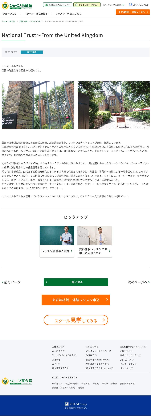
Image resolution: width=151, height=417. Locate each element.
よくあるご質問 (59, 351)
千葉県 (105, 383)
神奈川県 (85, 383)
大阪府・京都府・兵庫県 (63, 387)
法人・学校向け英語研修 (112, 5)
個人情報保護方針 (60, 368)
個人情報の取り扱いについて (99, 368)
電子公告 (56, 363)
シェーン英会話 (17, 381)
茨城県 (114, 383)
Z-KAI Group (139, 4)
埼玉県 (96, 383)
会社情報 (56, 359)
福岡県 (81, 387)
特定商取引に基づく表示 (97, 363)
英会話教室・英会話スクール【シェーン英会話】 (17, 6)
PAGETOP (144, 411)
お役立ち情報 (92, 346)
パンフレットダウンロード (98, 351)
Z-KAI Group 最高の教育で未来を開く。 (75, 406)
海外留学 (90, 355)
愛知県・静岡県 (127, 383)
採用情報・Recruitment (97, 359)
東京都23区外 (72, 383)
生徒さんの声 (58, 346)
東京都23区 (57, 383)
